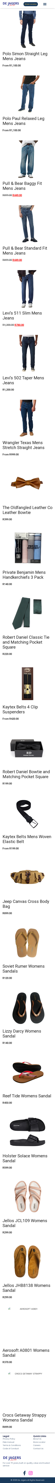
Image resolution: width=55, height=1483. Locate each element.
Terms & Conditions (12, 1445)
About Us (37, 1439)
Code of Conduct (11, 1448)
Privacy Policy (9, 1439)
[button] (45, 4)
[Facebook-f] (24, 1473)
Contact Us (38, 1448)
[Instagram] (30, 1473)
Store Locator (39, 1442)
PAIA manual (8, 1442)
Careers (36, 1445)
